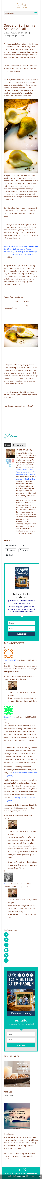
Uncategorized (9, 35)
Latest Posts (19, 445)
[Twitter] (7, 460)
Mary (6, 884)
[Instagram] (10, 463)
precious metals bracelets (25, 479)
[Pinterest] (13, 463)
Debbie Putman (9, 717)
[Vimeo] (10, 465)
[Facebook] (10, 460)
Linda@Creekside (10, 660)
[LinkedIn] (7, 463)
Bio (8, 445)
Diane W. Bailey (11, 33)
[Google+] (13, 460)
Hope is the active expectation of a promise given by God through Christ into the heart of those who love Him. (20, 251)
